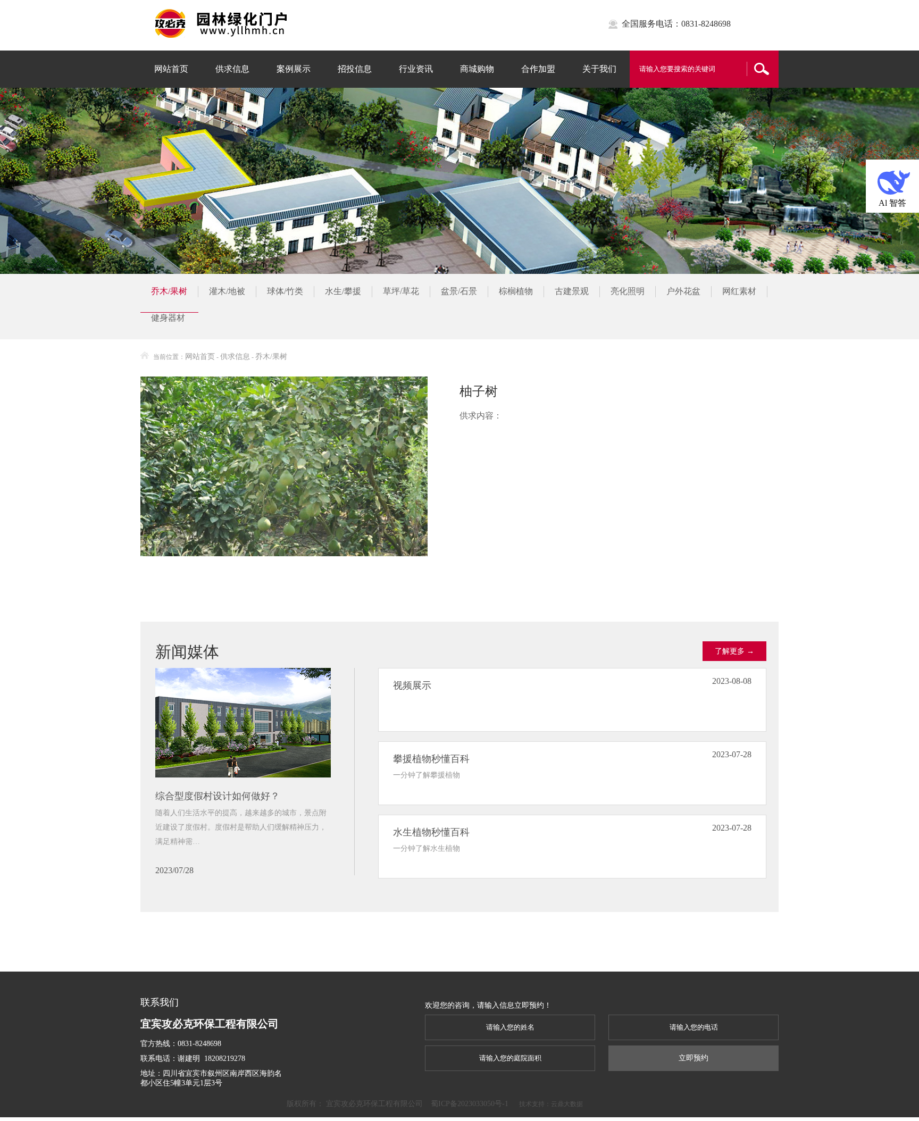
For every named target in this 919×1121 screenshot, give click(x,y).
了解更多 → (734, 651)
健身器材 (168, 317)
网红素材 (739, 291)
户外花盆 (683, 291)
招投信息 (355, 68)
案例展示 (294, 68)
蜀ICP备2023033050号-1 (469, 1104)
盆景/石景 (459, 291)
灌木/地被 (227, 291)
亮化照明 (628, 291)
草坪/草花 (401, 291)
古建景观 (572, 291)
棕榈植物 (516, 291)
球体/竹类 (285, 291)
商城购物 (477, 68)
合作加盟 (538, 68)
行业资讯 (416, 68)
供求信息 (232, 68)
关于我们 (599, 68)
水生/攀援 (343, 291)
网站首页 (171, 68)
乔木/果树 (169, 291)
